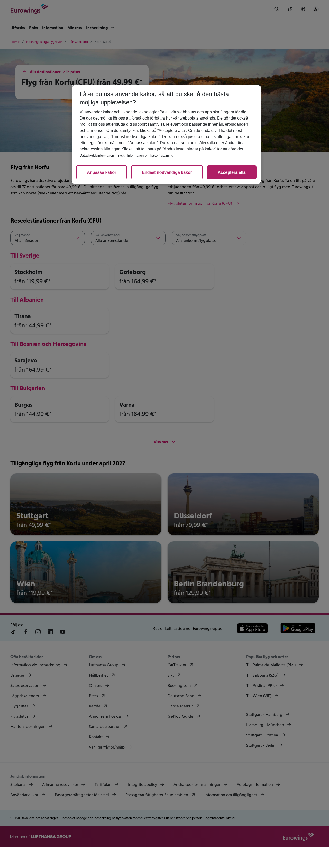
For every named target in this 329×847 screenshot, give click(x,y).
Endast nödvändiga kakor (167, 172)
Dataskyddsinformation (97, 155)
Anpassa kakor (101, 172)
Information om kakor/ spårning (150, 155)
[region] (166, 134)
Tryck (120, 155)
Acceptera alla (232, 172)
